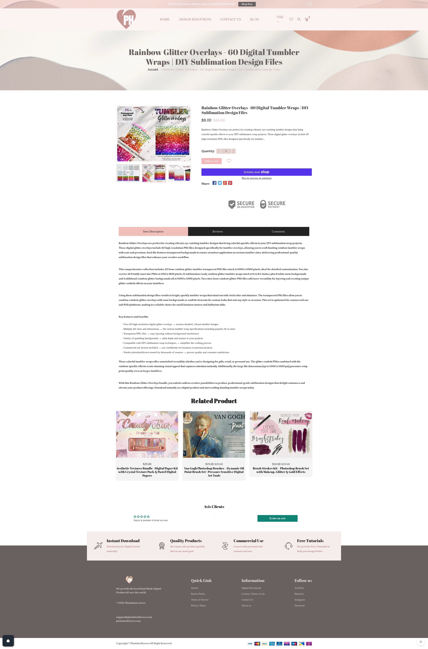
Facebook (300, 605)
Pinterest (299, 593)
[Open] (8, 640)
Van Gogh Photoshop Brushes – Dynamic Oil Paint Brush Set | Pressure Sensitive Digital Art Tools (214, 472)
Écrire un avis (277, 518)
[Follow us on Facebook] (214, 183)
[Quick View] (155, 439)
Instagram (300, 599)
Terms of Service (200, 599)
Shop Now (247, 4)
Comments (278, 231)
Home (165, 19)
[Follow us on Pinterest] (230, 183)
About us (246, 605)
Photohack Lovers (135, 603)
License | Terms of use (253, 593)
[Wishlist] (229, 161)
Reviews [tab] (217, 231)
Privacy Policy (198, 605)
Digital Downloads (251, 588)
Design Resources (195, 19)
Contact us (230, 19)
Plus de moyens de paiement (257, 178)
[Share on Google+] (225, 183)
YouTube (299, 588)
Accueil (153, 69)
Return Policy (198, 593)
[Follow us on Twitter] (220, 183)
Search (194, 588)
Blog (254, 19)
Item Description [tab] (153, 231)
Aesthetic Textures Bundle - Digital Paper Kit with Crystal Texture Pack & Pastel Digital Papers (147, 472)
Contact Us (247, 599)
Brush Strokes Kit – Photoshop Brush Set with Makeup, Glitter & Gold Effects (281, 470)
